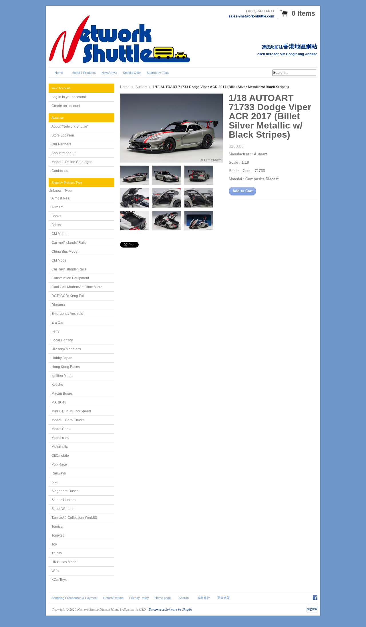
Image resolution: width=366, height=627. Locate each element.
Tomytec (57, 535)
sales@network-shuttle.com (251, 16)
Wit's (55, 571)
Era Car (57, 323)
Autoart (57, 207)
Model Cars (60, 429)
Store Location (62, 135)
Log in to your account (68, 97)
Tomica (57, 527)
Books (56, 216)
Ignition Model (62, 376)
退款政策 (223, 598)
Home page (163, 598)
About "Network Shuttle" (69, 126)
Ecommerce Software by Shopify (170, 609)
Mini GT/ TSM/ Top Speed (71, 411)
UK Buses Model (64, 562)
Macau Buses (62, 393)
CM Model (59, 234)
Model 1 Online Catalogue (71, 162)
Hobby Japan (61, 358)
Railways (58, 473)
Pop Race (59, 464)
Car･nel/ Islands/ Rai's (68, 243)
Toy (54, 544)
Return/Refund (113, 598)
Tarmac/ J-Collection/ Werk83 (74, 518)
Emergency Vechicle (67, 314)
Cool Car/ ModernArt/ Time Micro (76, 287)
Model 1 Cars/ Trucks (67, 420)
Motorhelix (59, 447)
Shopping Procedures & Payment (74, 598)
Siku (54, 482)
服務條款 (203, 598)
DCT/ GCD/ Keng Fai (67, 296)
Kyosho (57, 385)
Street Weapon (63, 509)
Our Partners (61, 144)
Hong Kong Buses (65, 367)
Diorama (58, 305)
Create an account (65, 106)
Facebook (315, 596)
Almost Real (60, 198)
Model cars (60, 438)
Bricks (56, 225)
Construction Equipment (70, 278)
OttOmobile (60, 456)
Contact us (59, 171)
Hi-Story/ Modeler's (66, 349)
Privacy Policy (139, 598)
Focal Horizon (62, 340)
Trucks (56, 553)
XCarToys (59, 580)
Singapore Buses (64, 491)
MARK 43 (58, 402)
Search (184, 598)
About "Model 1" (63, 153)
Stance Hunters (63, 500)
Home (125, 87)
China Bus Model (64, 252)
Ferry (55, 331)
